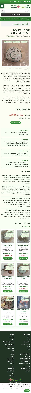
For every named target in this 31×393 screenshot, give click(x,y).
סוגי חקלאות (11, 368)
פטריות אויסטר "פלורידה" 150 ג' (20, 25)
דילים (23, 19)
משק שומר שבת (16, 41)
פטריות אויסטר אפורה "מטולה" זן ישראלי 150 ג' (23, 245)
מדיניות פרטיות (10, 361)
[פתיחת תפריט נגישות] (2, 6)
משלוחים (12, 363)
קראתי (27, 390)
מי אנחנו (12, 356)
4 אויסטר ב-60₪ (7, 41)
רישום (13, 350)
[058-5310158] (18, 1)
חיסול (27, 19)
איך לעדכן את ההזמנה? (8, 342)
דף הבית (24, 23)
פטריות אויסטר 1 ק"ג (8, 310)
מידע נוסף (11, 375)
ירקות (4, 19)
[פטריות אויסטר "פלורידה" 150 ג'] (15, 53)
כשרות (12, 373)
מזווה (28, 346)
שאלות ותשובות (10, 348)
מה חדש (28, 371)
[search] (3, 11)
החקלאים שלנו (11, 36)
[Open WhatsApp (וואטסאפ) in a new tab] (20, 1)
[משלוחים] (25, 1)
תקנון (13, 366)
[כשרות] (22, 1)
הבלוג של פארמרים (25, 368)
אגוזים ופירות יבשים (25, 344)
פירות (9, 19)
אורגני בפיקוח (16, 19)
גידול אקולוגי (24, 41)
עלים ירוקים (27, 342)
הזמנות (12, 339)
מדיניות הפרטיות (8, 388)
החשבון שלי (14, 7)
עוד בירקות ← (26, 226)
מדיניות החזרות (10, 359)
